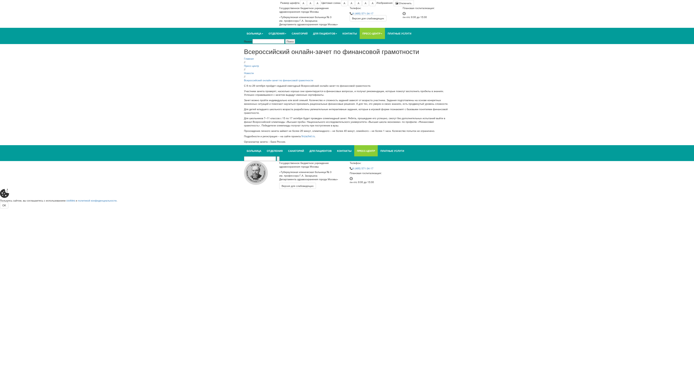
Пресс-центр (371, 33)
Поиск (248, 41)
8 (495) (362, 13)
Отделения (276, 33)
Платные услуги (399, 33)
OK (4, 205)
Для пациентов (324, 33)
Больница (254, 33)
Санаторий (300, 33)
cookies (70, 200)
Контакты (349, 33)
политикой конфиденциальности (97, 200)
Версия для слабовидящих (368, 18)
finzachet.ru (308, 136)
